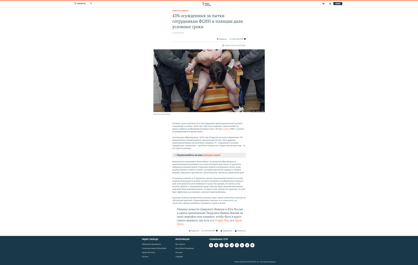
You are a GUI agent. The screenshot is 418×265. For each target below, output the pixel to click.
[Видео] (323, 3)
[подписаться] (252, 245)
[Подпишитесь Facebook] (216, 245)
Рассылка (179, 252)
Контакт (145, 257)
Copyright (179, 257)
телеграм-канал (211, 155)
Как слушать (180, 244)
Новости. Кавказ (180, 11)
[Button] (222, 39)
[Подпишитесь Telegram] (232, 245)
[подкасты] (330, 3)
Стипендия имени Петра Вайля (154, 248)
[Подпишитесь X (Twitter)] (221, 245)
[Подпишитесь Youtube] (226, 245)
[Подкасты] (247, 245)
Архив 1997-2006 (148, 252)
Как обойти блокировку (184, 248)
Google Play (221, 220)
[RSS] (242, 245)
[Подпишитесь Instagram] (237, 245)
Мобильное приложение (151, 244)
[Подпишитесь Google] (211, 245)
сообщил (226, 129)
